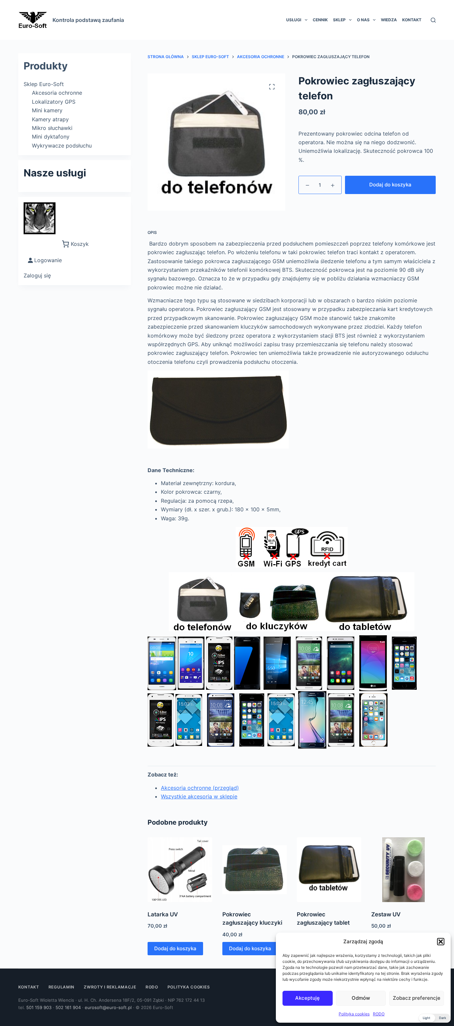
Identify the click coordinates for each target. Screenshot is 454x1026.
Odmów (361, 998)
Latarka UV (163, 914)
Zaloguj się (37, 275)
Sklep (339, 19)
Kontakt (411, 19)
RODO (379, 1013)
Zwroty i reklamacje (110, 986)
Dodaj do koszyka (390, 184)
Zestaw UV (385, 914)
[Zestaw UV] (403, 869)
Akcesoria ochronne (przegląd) (200, 787)
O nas (363, 19)
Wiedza (389, 19)
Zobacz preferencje (416, 998)
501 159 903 (39, 1007)
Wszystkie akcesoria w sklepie (199, 796)
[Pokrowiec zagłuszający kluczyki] (254, 869)
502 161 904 (68, 1007)
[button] (440, 941)
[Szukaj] (433, 20)
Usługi (293, 19)
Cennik (320, 19)
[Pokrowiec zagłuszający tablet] (329, 869)
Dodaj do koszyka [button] (175, 948)
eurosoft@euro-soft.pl (108, 1007)
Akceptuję (307, 998)
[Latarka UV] (180, 869)
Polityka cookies (354, 1013)
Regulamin (61, 986)
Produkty (46, 66)
